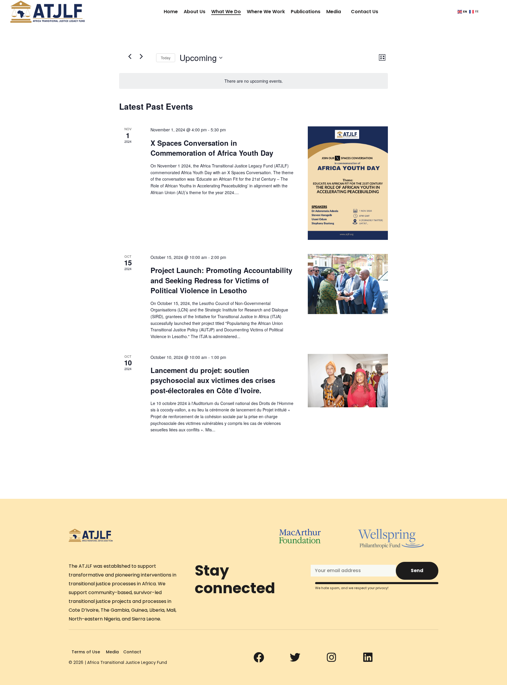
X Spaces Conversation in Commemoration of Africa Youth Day (212, 148)
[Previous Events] (129, 56)
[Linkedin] (368, 657)
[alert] (253, 81)
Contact (132, 652)
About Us (194, 12)
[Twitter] (295, 657)
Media (333, 12)
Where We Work (266, 12)
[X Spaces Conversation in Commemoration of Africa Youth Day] (348, 183)
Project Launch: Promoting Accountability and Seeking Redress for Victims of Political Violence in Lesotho (221, 280)
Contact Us (364, 12)
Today (165, 57)
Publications (305, 12)
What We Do (226, 12)
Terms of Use (86, 652)
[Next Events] (141, 56)
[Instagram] (331, 657)
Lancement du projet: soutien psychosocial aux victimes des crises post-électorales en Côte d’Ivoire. (213, 380)
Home (171, 12)
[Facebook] (259, 657)
